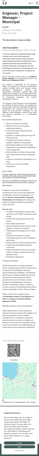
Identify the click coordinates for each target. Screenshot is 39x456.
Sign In (31, 3)
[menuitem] (5, 3)
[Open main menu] (37, 3)
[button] (19, 380)
